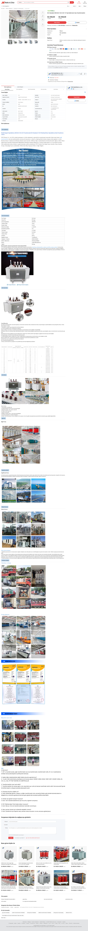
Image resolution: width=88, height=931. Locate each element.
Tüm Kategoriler (6, 6)
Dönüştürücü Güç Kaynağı (58, 912)
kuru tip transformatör (48, 899)
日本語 (56, 923)
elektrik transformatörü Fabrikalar (44, 912)
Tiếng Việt (70, 923)
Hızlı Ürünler (59, 921)
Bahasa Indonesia (76, 923)
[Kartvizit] (85, 92)
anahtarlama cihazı (69, 899)
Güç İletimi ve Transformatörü (18, 8)
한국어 (53, 923)
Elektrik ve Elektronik (9, 8)
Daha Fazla (3, 917)
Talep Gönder (57, 22)
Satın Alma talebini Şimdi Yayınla (33, 837)
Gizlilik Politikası (42, 921)
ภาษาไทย (62, 923)
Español (19, 923)
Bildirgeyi (29, 921)
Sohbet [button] (77, 22)
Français (27, 923)
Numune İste (74, 25)
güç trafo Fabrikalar (6, 912)
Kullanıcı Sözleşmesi (35, 921)
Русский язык (32, 923)
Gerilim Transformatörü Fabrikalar (18, 912)
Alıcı (68, 6)
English (15, 923)
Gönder (10, 838)
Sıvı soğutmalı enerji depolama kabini (29, 901)
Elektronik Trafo (69, 912)
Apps (80, 6)
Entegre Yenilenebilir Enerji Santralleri (8, 899)
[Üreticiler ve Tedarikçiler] (7, 2)
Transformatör (27, 8)
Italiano (37, 923)
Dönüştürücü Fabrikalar (31, 912)
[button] (61, 89)
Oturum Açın (70, 81)
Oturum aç (85, 3)
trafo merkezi (3, 901)
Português (23, 923)
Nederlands (45, 923)
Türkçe (67, 923)
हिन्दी (59, 923)
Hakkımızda (25, 921)
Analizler (64, 921)
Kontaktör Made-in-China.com (51, 921)
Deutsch (41, 923)
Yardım (74, 6)
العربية (50, 923)
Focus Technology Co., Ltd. (43, 925)
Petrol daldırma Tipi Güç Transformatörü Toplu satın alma (13, 915)
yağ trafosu (25, 899)
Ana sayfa (2, 8)
